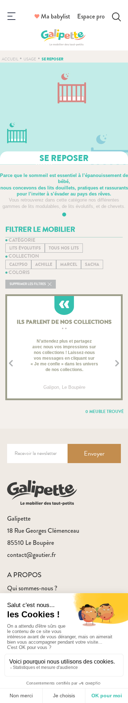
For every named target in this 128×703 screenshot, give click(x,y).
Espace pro (91, 16)
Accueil (10, 59)
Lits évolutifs (25, 248)
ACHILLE (43, 264)
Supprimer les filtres (28, 284)
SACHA (92, 264)
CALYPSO (18, 264)
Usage (29, 59)
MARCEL (68, 264)
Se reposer (52, 59)
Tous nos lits (64, 248)
